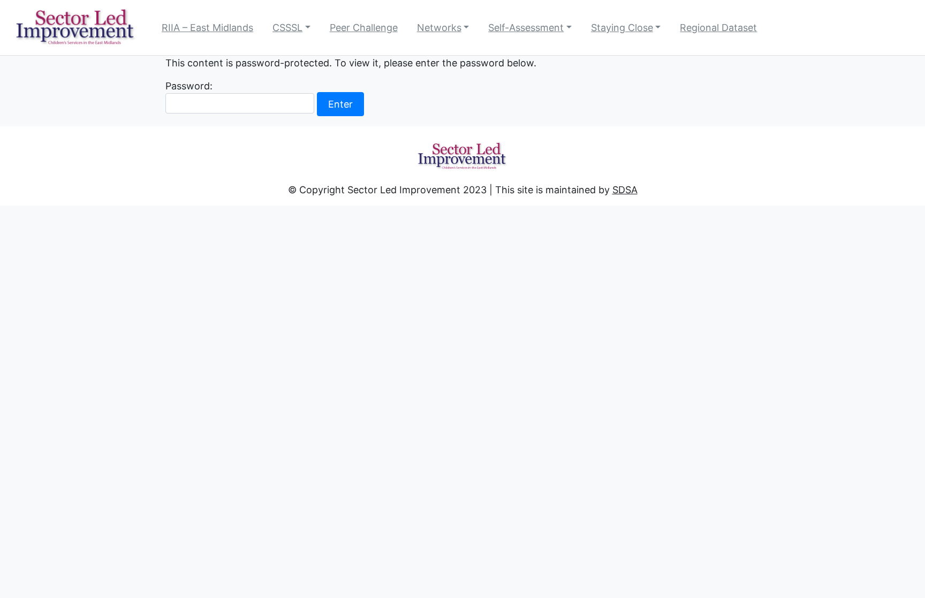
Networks (439, 27)
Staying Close (622, 27)
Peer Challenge (364, 27)
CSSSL (287, 27)
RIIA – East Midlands (207, 27)
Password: (189, 86)
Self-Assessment (526, 27)
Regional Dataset (718, 27)
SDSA (625, 189)
